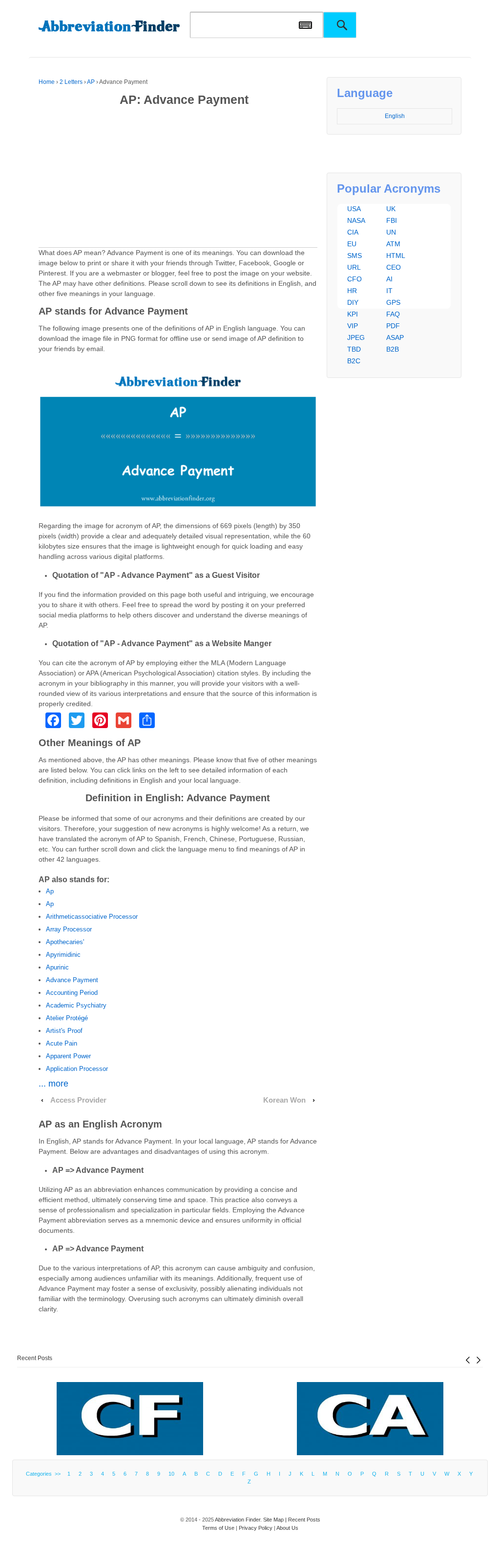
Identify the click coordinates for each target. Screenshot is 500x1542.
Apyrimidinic (63, 954)
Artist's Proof (64, 1030)
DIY (352, 302)
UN (391, 232)
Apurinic (57, 967)
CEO (393, 267)
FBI (391, 220)
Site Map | (275, 1519)
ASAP (395, 337)
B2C (353, 361)
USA (354, 209)
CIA (352, 232)
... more (53, 1083)
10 (171, 1474)
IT (389, 291)
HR (352, 291)
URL (354, 267)
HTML (395, 255)
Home (47, 82)
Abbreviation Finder (237, 1519)
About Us (287, 1528)
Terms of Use (218, 1528)
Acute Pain (61, 1043)
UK (391, 209)
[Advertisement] (178, 179)
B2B (392, 349)
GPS (393, 302)
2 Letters (71, 82)
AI (389, 279)
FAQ (393, 314)
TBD (354, 349)
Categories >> (44, 1474)
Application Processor (77, 1068)
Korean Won (284, 1100)
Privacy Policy (255, 1528)
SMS (354, 255)
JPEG (356, 337)
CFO (354, 279)
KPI (352, 314)
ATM (393, 244)
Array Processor (69, 929)
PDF (393, 326)
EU (351, 244)
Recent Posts (34, 1358)
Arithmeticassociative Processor (92, 916)
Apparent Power (68, 1056)
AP (91, 82)
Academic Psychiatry (76, 1005)
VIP (352, 326)
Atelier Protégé (67, 1018)
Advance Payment (72, 980)
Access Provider (78, 1100)
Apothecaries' (65, 942)
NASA (356, 220)
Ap (50, 891)
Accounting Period (72, 992)
